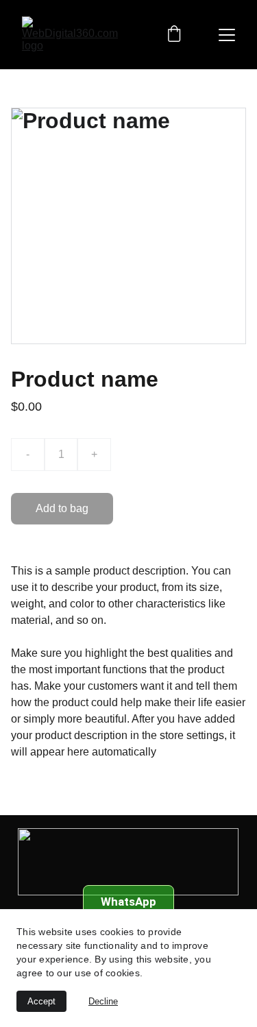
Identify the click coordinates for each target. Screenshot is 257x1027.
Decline (103, 1001)
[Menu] (227, 35)
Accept (41, 1001)
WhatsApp (128, 901)
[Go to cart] (174, 35)
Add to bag (62, 508)
